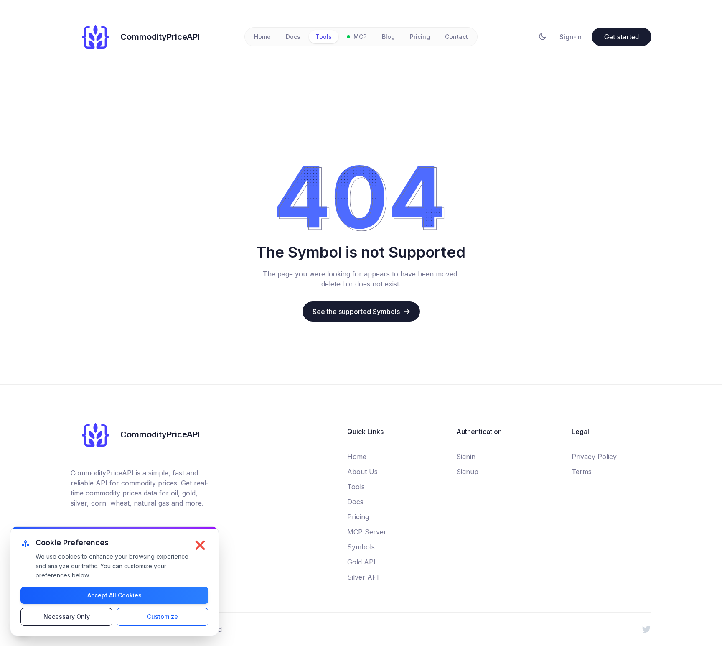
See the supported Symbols (356, 311)
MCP (360, 36)
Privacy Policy (594, 456)
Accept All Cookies (114, 595)
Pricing (420, 36)
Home (262, 36)
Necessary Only (66, 616)
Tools (323, 36)
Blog (388, 36)
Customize (162, 616)
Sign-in (570, 37)
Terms (582, 471)
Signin (465, 456)
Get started (621, 37)
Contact (456, 36)
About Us (362, 471)
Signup (467, 471)
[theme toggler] (542, 36)
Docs (293, 36)
